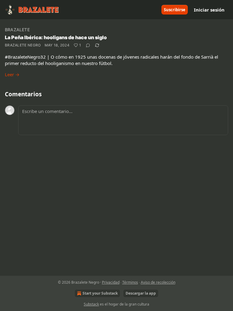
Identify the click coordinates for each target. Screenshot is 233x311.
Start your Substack (100, 293)
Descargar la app (141, 293)
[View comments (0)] (88, 45)
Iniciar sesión (209, 10)
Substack (91, 304)
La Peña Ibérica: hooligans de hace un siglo (56, 37)
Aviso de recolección (158, 282)
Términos (130, 282)
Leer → (12, 74)
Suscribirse (174, 9)
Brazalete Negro (23, 45)
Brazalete (17, 29)
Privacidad (111, 282)
